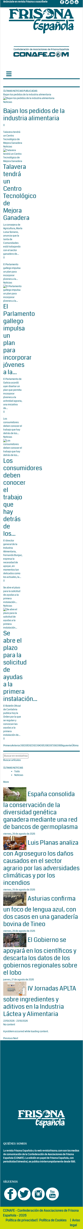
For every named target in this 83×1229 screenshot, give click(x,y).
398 (55, 745)
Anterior (16, 745)
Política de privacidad (21, 1220)
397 (51, 745)
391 (26, 745)
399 (59, 745)
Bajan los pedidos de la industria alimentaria (34, 114)
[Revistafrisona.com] (41, 20)
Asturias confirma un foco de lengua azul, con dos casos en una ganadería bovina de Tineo (40, 911)
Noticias (7, 102)
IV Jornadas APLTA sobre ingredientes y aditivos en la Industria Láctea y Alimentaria (39, 1001)
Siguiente (66, 745)
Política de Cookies (52, 1220)
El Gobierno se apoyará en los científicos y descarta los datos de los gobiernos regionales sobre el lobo (40, 956)
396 (47, 745)
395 (42, 745)
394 (38, 745)
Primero (7, 745)
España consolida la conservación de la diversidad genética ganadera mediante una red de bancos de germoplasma (40, 810)
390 (22, 745)
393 (34, 745)
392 (30, 745)
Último (75, 745)
